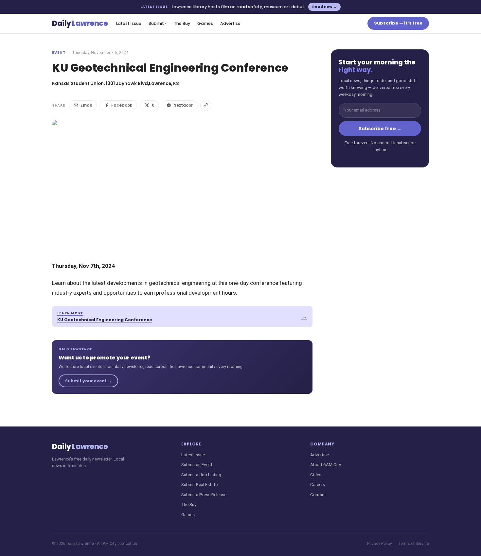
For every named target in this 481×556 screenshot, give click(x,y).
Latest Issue (128, 23)
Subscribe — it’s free (398, 23)
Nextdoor (183, 105)
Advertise (230, 23)
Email (86, 105)
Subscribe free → (380, 128)
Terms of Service (414, 543)
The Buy (182, 23)
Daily (80, 23)
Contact (318, 494)
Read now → (324, 6)
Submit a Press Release (203, 494)
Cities (315, 474)
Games (205, 23)
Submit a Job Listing (201, 474)
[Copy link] (205, 105)
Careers (317, 484)
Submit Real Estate (199, 484)
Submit (158, 23)
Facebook (121, 105)
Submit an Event (196, 464)
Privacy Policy (379, 543)
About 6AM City (325, 464)
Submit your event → (88, 381)
